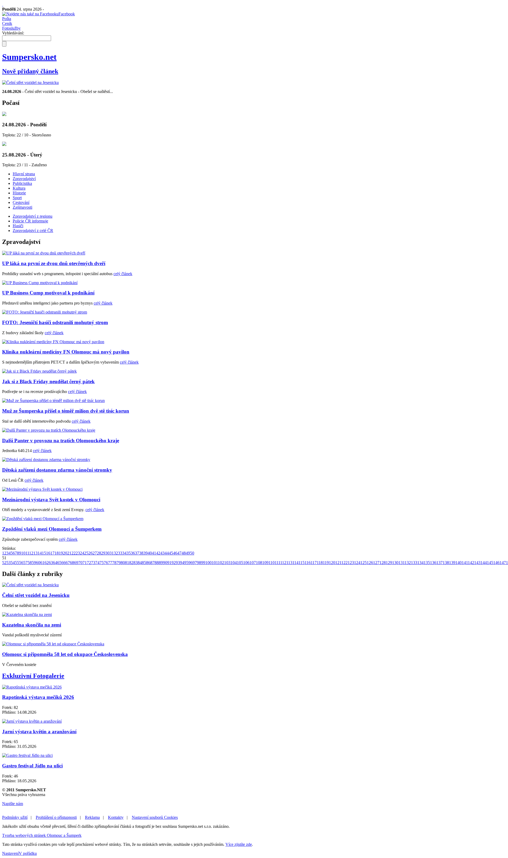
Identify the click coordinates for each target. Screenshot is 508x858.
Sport (17, 197)
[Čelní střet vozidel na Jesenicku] (30, 82)
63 (51, 562)
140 (458, 562)
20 (65, 553)
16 (48, 553)
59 (34, 562)
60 (38, 562)
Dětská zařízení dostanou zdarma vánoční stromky (57, 470)
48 (184, 553)
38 (141, 553)
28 (99, 553)
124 (357, 562)
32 (116, 553)
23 (78, 553)
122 (344, 562)
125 (363, 562)
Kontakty (116, 817)
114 (295, 562)
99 (203, 562)
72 (89, 562)
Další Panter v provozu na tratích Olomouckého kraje (60, 440)
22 (73, 553)
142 (471, 562)
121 (338, 562)
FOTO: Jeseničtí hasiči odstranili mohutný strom (55, 322)
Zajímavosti (22, 207)
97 (195, 562)
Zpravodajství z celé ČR (33, 230)
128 (382, 562)
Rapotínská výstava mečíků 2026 (38, 697)
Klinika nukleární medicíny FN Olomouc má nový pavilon (65, 352)
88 (157, 562)
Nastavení (10, 853)
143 (477, 562)
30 (107, 553)
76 (106, 562)
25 (86, 553)
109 (265, 562)
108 (259, 562)
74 (97, 562)
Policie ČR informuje (30, 221)
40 (150, 553)
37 (137, 553)
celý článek (123, 273)
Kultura (19, 188)
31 (112, 553)
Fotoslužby (11, 28)
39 (145, 553)
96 (190, 562)
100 (208, 562)
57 (25, 562)
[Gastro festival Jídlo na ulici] (27, 755)
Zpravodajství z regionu (32, 216)
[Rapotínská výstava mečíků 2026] (32, 687)
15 (44, 553)
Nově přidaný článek (30, 71)
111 (277, 562)
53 (8, 562)
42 (158, 553)
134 (420, 562)
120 (332, 562)
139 (452, 562)
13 (35, 553)
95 (186, 562)
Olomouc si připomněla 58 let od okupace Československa (65, 654)
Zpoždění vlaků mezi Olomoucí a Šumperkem (52, 529)
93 (178, 562)
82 (131, 562)
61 (42, 562)
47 (179, 553)
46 (175, 553)
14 (40, 553)
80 (123, 562)
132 (408, 562)
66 (63, 562)
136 (433, 562)
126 (370, 562)
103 (227, 562)
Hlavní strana (24, 174)
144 (483, 562)
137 (439, 562)
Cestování (21, 202)
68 (72, 562)
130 (395, 562)
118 (320, 562)
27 (95, 553)
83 (135, 562)
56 (21, 562)
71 (85, 562)
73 (93, 562)
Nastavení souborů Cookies (155, 817)
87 (152, 562)
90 (165, 562)
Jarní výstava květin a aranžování (39, 731)
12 (31, 553)
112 (283, 562)
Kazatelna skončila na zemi (31, 625)
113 (289, 562)
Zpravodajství (24, 178)
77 (110, 562)
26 (90, 553)
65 (59, 562)
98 (199, 562)
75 (101, 562)
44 (167, 553)
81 (127, 562)
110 (272, 562)
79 (118, 562)
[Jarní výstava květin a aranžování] (32, 721)
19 (61, 553)
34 (124, 553)
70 (80, 562)
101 (215, 562)
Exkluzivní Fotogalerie (33, 675)
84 (140, 562)
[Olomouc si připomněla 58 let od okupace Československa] (53, 644)
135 (427, 562)
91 (169, 562)
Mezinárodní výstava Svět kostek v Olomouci (51, 499)
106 (246, 562)
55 (17, 562)
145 (490, 562)
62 (46, 562)
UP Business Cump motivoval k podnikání (48, 293)
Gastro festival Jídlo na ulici (32, 765)
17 (52, 553)
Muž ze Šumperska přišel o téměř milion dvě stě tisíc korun (65, 411)
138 (446, 562)
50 (192, 553)
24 (82, 553)
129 (389, 562)
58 (30, 562)
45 (171, 553)
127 (376, 562)
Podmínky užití (15, 817)
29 (103, 553)
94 (182, 562)
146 (496, 562)
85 (144, 562)
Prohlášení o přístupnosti (56, 817)
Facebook (66, 14)
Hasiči (18, 226)
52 (4, 562)
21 (69, 553)
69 (76, 562)
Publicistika (22, 183)
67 (68, 562)
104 (233, 562)
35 (128, 553)
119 (326, 562)
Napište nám (12, 803)
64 (55, 562)
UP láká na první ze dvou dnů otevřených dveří (53, 263)
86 (148, 562)
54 (13, 562)
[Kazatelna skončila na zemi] (27, 614)
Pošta (6, 18)
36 (133, 553)
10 (23, 553)
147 (503, 562)
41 (154, 553)
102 (221, 562)
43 (162, 553)
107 (253, 562)
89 (161, 562)
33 (120, 553)
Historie (19, 193)
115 (301, 562)
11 (27, 553)
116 (308, 562)
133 (414, 562)
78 (114, 562)
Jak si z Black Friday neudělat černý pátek (48, 381)
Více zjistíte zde (238, 844)
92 (173, 562)
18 (57, 553)
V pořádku (28, 853)
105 (240, 562)
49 (188, 553)
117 (314, 562)
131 (401, 562)
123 (351, 562)
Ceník (7, 23)
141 (465, 562)
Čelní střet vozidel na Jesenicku (36, 595)
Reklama (92, 817)
